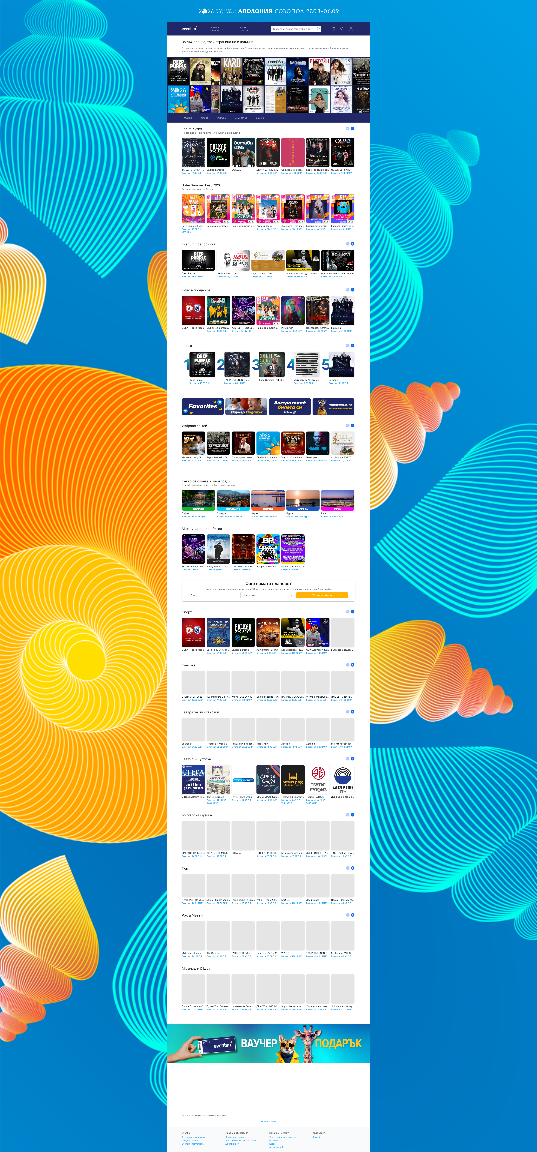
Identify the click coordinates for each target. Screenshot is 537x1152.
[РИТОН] (244, 71)
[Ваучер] (246, 406)
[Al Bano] (310, 71)
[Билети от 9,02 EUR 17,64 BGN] (178, 99)
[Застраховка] (290, 406)
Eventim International (193, 1143)
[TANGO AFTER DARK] (222, 71)
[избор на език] (333, 28)
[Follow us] (334, 406)
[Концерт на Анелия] (266, 71)
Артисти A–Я (276, 1147)
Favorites (318, 1137)
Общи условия (190, 1140)
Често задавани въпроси (283, 1137)
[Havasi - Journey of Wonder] (332, 99)
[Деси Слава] (244, 99)
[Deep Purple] (178, 71)
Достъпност (232, 1143)
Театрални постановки (200, 712)
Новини (273, 1140)
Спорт (204, 117)
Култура (221, 117)
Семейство (241, 117)
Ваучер (260, 117)
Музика (188, 117)
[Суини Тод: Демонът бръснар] (354, 99)
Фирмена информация (194, 1137)
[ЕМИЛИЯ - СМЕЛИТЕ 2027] (266, 99)
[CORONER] (288, 99)
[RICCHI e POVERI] (200, 71)
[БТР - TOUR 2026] (310, 99)
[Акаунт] (351, 28)
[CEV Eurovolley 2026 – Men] (200, 99)
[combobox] (293, 29)
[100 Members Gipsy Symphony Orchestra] (222, 99)
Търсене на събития (322, 595)
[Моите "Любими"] (342, 28)
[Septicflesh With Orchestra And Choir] (288, 71)
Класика (189, 665)
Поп (185, 868)
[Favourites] (203, 406)
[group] (268, 1043)
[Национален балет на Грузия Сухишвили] (354, 71)
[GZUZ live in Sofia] (332, 71)
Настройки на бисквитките (240, 1140)
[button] (214, 85)
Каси (272, 1143)
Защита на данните (236, 1137)
